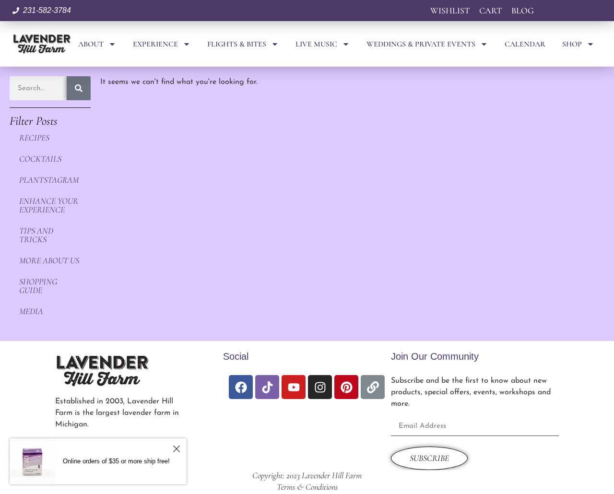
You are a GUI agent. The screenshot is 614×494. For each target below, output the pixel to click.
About (91, 44)
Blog (522, 10)
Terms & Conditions (307, 487)
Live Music (316, 44)
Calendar (525, 44)
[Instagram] (320, 387)
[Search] (79, 88)
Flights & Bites (236, 44)
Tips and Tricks (36, 235)
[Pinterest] (346, 387)
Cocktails (40, 158)
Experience (155, 44)
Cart (490, 10)
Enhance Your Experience (48, 205)
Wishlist (450, 10)
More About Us (49, 260)
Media (31, 311)
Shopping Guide (38, 285)
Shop (572, 44)
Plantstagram (49, 180)
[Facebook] (241, 387)
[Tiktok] (267, 387)
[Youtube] (294, 387)
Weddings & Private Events (420, 44)
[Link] (373, 387)
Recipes (34, 137)
